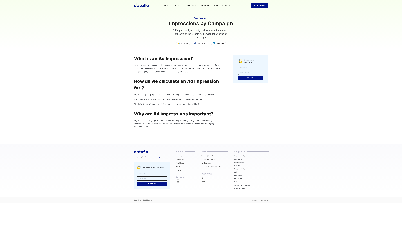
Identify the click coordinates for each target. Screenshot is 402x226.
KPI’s (203, 181)
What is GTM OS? (207, 156)
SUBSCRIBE (250, 78)
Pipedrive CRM (239, 162)
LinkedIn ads (238, 182)
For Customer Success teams (211, 166)
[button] (168, 5)
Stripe (236, 172)
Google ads (238, 178)
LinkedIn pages (239, 188)
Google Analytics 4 (240, 156)
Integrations (191, 5)
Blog (202, 178)
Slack (178, 166)
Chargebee (238, 175)
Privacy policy (263, 200)
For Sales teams (206, 163)
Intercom (237, 165)
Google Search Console (242, 185)
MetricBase (204, 5)
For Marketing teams (208, 159)
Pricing (216, 5)
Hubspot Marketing (240, 169)
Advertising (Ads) (201, 18)
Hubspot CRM (239, 159)
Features (179, 156)
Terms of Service (251, 200)
